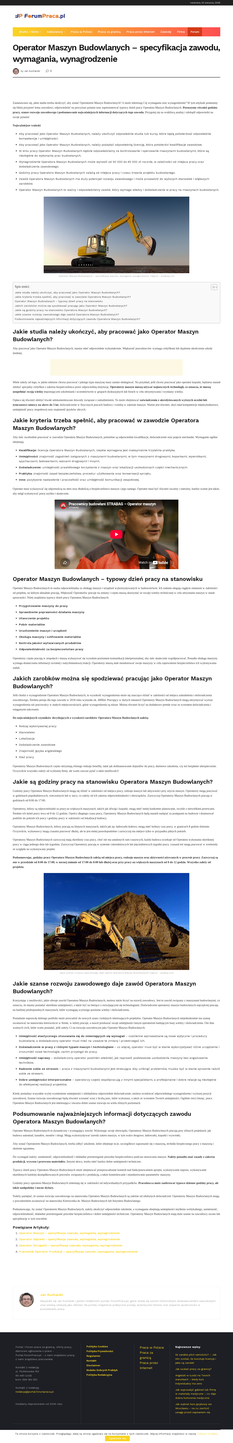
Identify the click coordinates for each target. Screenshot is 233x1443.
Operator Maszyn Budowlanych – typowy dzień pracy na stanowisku (59, 301)
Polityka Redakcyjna (99, 1374)
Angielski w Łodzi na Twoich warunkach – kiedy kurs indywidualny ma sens (192, 1379)
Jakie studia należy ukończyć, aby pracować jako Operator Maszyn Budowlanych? (67, 292)
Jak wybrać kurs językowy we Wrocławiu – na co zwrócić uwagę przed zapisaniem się (193, 1408)
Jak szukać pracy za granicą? (193, 1369)
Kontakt (91, 1360)
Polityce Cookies (207, 1433)
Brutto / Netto (29, 31)
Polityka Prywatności (99, 1351)
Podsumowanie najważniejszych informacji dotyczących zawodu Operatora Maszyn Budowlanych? (77, 319)
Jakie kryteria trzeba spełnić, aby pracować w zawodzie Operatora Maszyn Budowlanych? (73, 296)
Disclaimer (93, 1365)
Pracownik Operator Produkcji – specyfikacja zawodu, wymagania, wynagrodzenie (78, 1251)
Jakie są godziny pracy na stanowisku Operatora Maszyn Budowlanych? (61, 310)
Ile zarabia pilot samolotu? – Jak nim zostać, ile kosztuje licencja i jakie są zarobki (195, 1358)
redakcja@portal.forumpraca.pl (34, 1391)
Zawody (165, 31)
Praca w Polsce (81, 31)
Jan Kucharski (32, 71)
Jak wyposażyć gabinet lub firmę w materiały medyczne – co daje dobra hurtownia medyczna (195, 1393)
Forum (195, 31)
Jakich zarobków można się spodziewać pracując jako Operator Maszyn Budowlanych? (71, 305)
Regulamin (93, 1355)
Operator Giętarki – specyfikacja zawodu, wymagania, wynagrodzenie (69, 1239)
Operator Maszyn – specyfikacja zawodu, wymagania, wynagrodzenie (69, 1233)
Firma (181, 31)
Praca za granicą (109, 31)
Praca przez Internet (141, 31)
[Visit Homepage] (40, 16)
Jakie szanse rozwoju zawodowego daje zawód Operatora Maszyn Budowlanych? (67, 314)
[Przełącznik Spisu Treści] (212, 287)
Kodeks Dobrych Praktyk (102, 1370)
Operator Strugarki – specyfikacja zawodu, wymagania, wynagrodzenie (70, 1245)
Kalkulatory (55, 31)
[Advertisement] (154, 16)
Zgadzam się (117, 1438)
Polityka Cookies (97, 1346)
